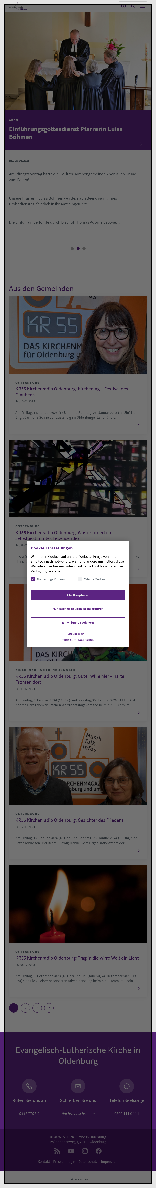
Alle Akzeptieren (78, 595)
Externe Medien (94, 579)
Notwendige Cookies (51, 579)
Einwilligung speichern (78, 622)
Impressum (68, 640)
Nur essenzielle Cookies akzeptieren (78, 608)
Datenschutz (86, 640)
